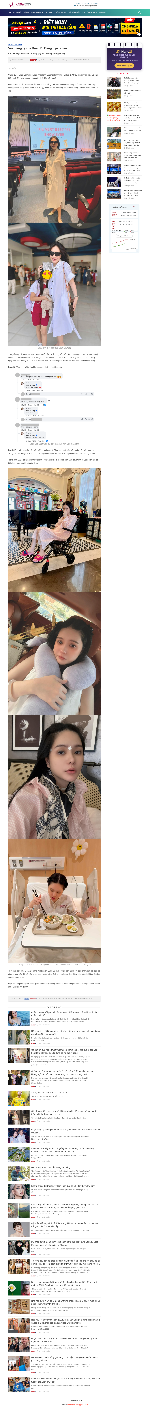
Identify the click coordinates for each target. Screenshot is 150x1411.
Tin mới (18, 12)
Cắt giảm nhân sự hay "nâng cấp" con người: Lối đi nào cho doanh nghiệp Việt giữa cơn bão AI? (132, 170)
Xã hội (26, 12)
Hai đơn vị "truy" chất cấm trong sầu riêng (50, 1167)
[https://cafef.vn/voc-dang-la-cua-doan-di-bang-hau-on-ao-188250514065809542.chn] (34, 60)
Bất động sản (74, 12)
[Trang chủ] (10, 12)
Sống (101, 12)
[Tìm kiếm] (139, 12)
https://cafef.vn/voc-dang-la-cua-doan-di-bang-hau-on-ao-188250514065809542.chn (65, 60)
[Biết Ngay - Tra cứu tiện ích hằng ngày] (75, 27)
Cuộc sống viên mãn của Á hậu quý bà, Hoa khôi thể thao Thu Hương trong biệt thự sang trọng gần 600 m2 (133, 158)
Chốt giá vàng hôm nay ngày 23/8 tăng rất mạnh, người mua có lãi (133, 105)
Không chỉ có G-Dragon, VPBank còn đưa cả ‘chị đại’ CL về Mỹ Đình (63, 1186)
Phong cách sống (15, 44)
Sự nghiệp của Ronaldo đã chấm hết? (49, 1092)
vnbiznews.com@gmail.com (87, 6)
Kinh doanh (36, 12)
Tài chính (48, 12)
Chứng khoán (60, 12)
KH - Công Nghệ (88, 12)
